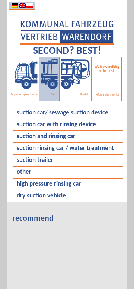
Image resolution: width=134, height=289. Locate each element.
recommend (33, 219)
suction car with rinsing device (56, 125)
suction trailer (35, 160)
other (24, 172)
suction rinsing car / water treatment (65, 149)
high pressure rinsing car (49, 184)
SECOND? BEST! (67, 51)
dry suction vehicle (41, 196)
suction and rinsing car (46, 137)
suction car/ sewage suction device (62, 113)
